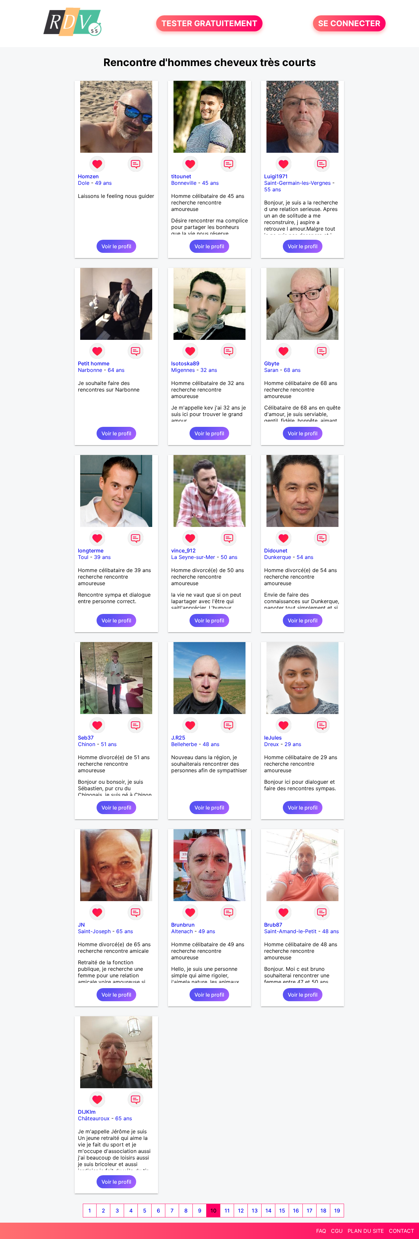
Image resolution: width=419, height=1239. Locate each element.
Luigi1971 (276, 176)
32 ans (208, 370)
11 (227, 1210)
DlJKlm (87, 1111)
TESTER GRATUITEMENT (209, 23)
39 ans (102, 557)
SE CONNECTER (349, 23)
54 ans (305, 557)
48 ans (211, 744)
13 (255, 1210)
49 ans (103, 183)
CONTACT (401, 1231)
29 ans (292, 744)
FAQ (321, 1231)
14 (268, 1210)
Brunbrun (183, 924)
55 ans (272, 189)
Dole (83, 183)
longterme (90, 550)
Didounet (275, 550)
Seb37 (86, 737)
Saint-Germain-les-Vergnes (297, 183)
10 (213, 1210)
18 (323, 1210)
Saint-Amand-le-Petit (290, 931)
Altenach (182, 931)
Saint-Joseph (94, 931)
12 (241, 1210)
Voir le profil (116, 246)
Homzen (88, 176)
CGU (337, 1231)
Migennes (183, 370)
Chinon (86, 744)
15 (282, 1210)
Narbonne (90, 370)
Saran (271, 370)
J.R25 (178, 737)
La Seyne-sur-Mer (193, 557)
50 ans (229, 557)
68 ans (292, 370)
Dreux (271, 744)
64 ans (116, 370)
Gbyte (271, 363)
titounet (181, 176)
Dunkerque (277, 557)
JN (81, 924)
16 (296, 1210)
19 (337, 1210)
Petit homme (93, 363)
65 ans (124, 931)
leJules (273, 737)
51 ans (109, 744)
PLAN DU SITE (366, 1231)
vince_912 (183, 550)
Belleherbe (184, 744)
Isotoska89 (185, 363)
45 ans (210, 183)
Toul (83, 557)
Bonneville (183, 183)
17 (309, 1210)
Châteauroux (94, 1118)
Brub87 (273, 924)
